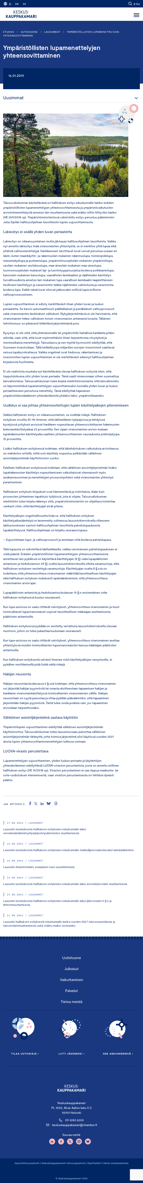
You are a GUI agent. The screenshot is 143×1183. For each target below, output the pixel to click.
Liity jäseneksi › (71, 1053)
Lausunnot (52, 31)
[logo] (21, 14)
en (17, 3)
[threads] (56, 804)
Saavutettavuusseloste (27, 1163)
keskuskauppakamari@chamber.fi (74, 1125)
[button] (134, 3)
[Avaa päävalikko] (136, 14)
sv (24, 3)
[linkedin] (42, 804)
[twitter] (35, 804)
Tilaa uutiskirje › (25, 1053)
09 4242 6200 (74, 1120)
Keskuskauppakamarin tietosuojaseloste (63, 1163)
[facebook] (30, 804)
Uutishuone (29, 31)
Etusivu (8, 31)
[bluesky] (48, 804)
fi (10, 3)
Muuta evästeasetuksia (115, 1163)
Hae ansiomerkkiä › (118, 1053)
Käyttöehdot (94, 1163)
